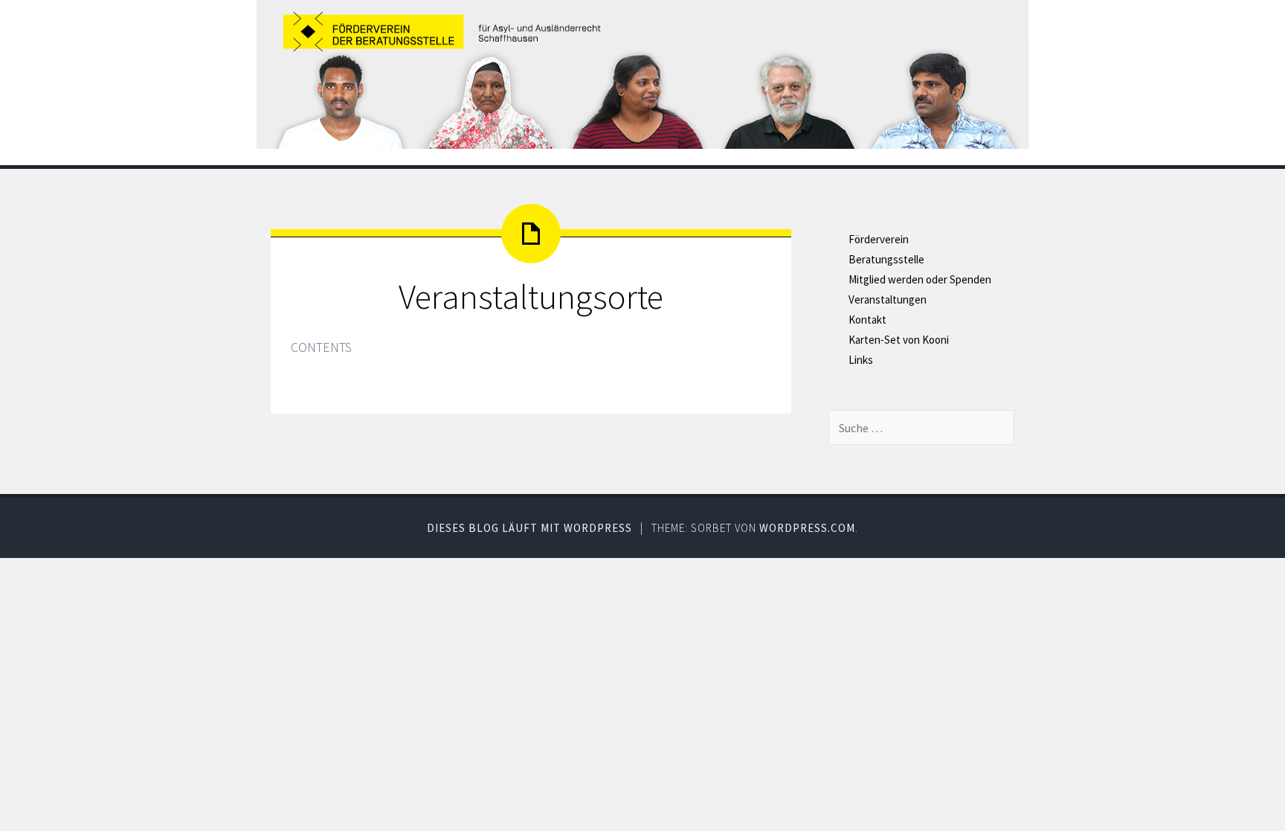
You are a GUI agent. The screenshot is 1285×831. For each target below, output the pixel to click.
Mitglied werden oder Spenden (919, 279)
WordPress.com (807, 528)
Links (860, 360)
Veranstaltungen (887, 299)
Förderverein (878, 239)
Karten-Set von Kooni (898, 340)
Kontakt (867, 319)
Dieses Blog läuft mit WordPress (529, 528)
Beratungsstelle (886, 259)
